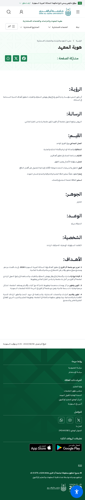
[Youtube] (70, 420)
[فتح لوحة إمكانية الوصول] (76, 491)
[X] (79, 420)
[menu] (78, 12)
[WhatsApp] (61, 420)
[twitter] (16, 58)
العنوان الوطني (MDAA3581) (70, 430)
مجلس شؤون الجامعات (73, 391)
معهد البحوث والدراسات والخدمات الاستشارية (54, 40)
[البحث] (8, 11)
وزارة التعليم (77, 386)
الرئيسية (79, 40)
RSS (80, 465)
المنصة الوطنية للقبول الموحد (71, 395)
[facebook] (24, 58)
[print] (8, 58)
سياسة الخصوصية (75, 367)
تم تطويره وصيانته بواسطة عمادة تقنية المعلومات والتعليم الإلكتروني (57, 477)
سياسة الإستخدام (75, 372)
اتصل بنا (79, 426)
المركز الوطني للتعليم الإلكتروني (70, 399)
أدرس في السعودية (75, 404)
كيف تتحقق (26, 3)
